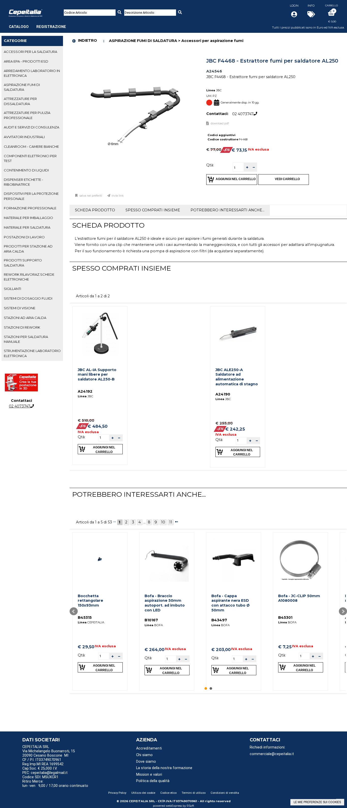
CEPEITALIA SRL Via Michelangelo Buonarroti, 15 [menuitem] (48, 749)
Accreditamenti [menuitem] (149, 748)
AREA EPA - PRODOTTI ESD (26, 61)
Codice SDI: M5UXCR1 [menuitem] (40, 777)
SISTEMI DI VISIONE (19, 308)
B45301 (285, 617)
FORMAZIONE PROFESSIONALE (30, 208)
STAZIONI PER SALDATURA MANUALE (26, 339)
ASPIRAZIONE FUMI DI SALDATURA (22, 87)
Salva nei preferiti (91, 195)
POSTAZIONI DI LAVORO (24, 237)
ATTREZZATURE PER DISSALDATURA (20, 101)
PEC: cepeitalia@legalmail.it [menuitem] (45, 773)
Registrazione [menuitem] (51, 27)
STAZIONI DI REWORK (22, 327)
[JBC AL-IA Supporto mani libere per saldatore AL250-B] (100, 334)
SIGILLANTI (12, 289)
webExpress (174, 805)
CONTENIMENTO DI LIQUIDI (26, 170)
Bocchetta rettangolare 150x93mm (90, 601)
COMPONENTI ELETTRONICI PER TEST (30, 158)
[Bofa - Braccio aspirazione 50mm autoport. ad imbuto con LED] (167, 560)
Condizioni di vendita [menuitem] (225, 793)
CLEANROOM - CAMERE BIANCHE (31, 146)
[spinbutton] (238, 168)
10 (163, 522)
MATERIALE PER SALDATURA (27, 227)
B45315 (85, 617)
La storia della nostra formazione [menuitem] (164, 768)
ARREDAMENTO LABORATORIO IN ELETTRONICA (32, 73)
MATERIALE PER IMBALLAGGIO (28, 218)
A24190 (222, 394)
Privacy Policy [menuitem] (117, 793)
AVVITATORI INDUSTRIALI (24, 137)
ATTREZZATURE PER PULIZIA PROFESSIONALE (27, 115)
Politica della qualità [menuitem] (152, 781)
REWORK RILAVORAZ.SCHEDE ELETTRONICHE (29, 276)
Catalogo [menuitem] (19, 27)
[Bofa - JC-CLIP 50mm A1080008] (300, 560)
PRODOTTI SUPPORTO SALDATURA (23, 262)
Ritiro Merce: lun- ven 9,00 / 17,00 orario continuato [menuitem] (55, 783)
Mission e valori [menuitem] (149, 774)
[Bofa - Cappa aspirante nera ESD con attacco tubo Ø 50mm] (234, 560)
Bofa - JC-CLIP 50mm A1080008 (299, 598)
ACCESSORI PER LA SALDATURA (30, 52)
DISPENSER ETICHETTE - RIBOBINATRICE (23, 182)
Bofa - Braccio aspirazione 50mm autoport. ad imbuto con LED (165, 603)
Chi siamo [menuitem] (144, 755)
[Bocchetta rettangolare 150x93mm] (100, 560)
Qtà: (210, 165)
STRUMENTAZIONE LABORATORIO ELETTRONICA (32, 353)
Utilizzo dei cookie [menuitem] (143, 793)
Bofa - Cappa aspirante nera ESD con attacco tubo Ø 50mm (230, 603)
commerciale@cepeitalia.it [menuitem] (272, 754)
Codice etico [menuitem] (168, 793)
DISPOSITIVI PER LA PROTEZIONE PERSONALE (31, 196)
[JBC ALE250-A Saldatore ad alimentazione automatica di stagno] (237, 334)
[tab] (32, 51)
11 (170, 522)
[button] (247, 167)
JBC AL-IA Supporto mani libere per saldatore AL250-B (97, 374)
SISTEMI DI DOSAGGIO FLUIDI (28, 298)
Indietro (87, 40)
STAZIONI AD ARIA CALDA (25, 318)
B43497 (219, 620)
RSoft (190, 805)
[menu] (37, 24)
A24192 (85, 391)
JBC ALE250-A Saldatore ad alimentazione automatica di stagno (236, 377)
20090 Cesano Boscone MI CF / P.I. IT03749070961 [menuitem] (45, 757)
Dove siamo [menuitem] (146, 761)
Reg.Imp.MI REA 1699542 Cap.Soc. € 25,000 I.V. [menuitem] (43, 766)
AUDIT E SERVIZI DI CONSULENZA (31, 127)
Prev (74, 611)
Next (343, 611)
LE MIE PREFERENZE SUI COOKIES (317, 802)
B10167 (151, 620)
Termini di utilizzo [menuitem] (194, 793)
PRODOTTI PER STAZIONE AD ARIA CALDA (28, 248)
